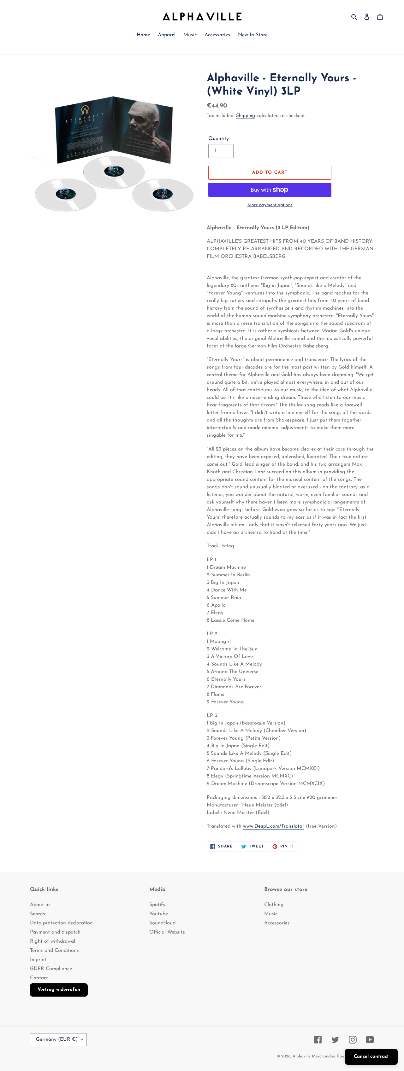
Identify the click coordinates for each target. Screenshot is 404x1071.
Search (37, 914)
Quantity (218, 138)
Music (270, 914)
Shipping (245, 116)
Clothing (274, 904)
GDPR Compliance (51, 968)
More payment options (270, 205)
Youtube (158, 914)
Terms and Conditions (54, 950)
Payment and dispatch (55, 932)
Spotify (157, 904)
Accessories (277, 923)
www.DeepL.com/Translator (273, 826)
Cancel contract (371, 1056)
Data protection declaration (61, 923)
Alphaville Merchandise (314, 1056)
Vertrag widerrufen (59, 989)
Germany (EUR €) (57, 1039)
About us (40, 904)
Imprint (38, 959)
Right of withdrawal (52, 941)
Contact (39, 978)
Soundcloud (162, 923)
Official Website (167, 932)
